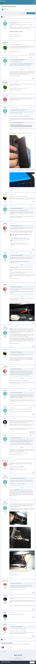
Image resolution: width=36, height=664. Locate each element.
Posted (12, 20)
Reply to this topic (31, 13)
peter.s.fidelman (5, 460)
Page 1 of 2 (10, 16)
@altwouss (16, 334)
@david (22, 466)
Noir (5, 418)
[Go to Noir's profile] (5, 422)
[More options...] (34, 20)
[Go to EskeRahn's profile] (5, 228)
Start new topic (23, 13)
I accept (32, 662)
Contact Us (18, 657)
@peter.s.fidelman (16, 489)
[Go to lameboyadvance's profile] (5, 584)
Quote (12, 53)
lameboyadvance (5, 580)
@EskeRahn (11, 328)
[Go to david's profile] (5, 333)
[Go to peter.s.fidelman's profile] (5, 464)
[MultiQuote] (9, 39)
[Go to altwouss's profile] (2, 10)
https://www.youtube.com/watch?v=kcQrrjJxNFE (16, 31)
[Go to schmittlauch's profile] (5, 99)
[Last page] (6, 16)
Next (5, 16)
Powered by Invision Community (18, 659)
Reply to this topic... (9, 647)
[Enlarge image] (20, 537)
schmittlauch (5, 95)
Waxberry (5, 595)
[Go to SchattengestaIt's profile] (5, 48)
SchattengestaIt (5, 42)
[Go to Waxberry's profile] (5, 599)
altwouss (5, 20)
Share (26, 9)
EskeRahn (5, 223)
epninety (5, 194)
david (5, 326)
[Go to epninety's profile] (5, 198)
